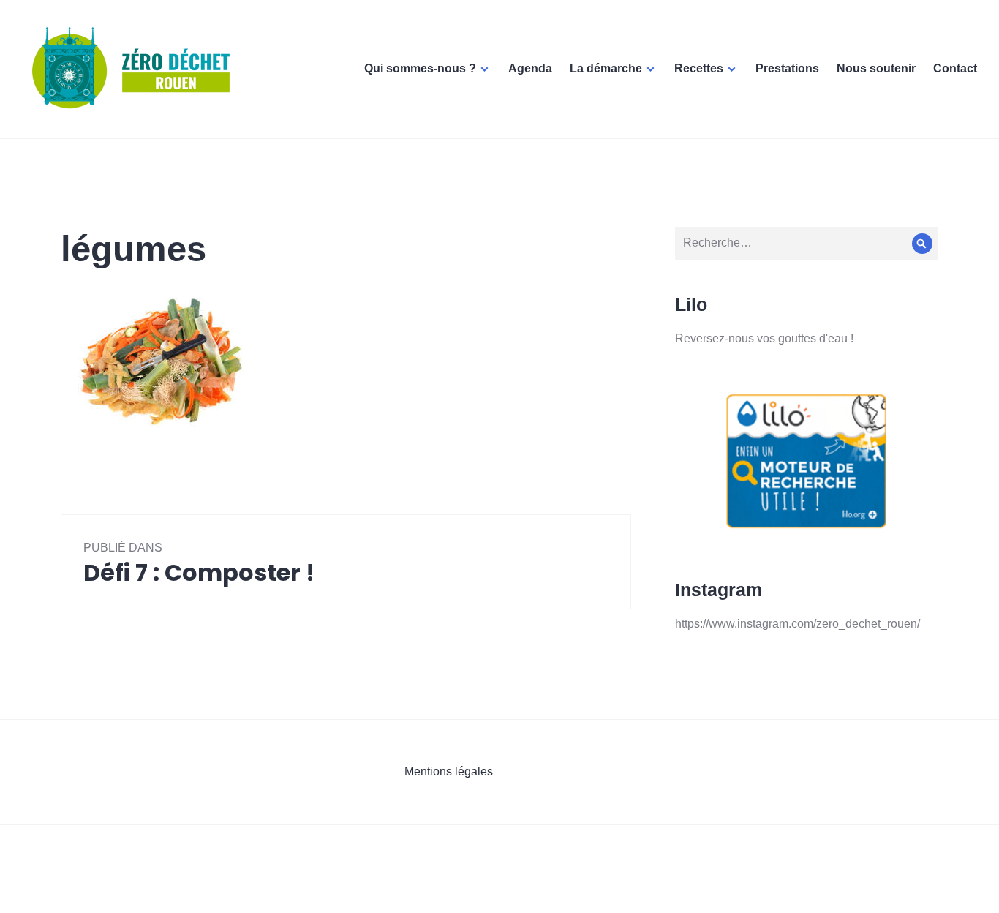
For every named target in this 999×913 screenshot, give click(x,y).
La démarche (606, 68)
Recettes (698, 68)
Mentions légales (448, 771)
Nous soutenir (876, 68)
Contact (955, 68)
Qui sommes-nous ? (420, 68)
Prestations (787, 68)
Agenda (530, 68)
